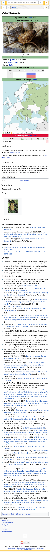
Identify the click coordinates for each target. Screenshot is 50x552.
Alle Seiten (5, 529)
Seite (4, 7)
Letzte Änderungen (7, 522)
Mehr (13, 7)
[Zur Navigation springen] (4, 3)
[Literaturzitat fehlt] (15, 152)
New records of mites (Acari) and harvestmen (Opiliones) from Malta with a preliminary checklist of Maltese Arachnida (24, 485)
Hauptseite (5, 520)
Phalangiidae (12, 62)
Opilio (11, 65)
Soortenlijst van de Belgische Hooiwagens (32, 507)
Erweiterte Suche (7, 531)
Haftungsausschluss (26, 549)
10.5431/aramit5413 (13, 306)
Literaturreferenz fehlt (23, 514)
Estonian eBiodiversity (26, 509)
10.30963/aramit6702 (29, 286)
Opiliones (12, 60)
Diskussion (8, 7)
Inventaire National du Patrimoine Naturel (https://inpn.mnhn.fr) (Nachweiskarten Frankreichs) (25, 234)
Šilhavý (29, 18)
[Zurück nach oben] (25, 536)
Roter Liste (32, 135)
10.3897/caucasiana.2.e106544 (33, 428)
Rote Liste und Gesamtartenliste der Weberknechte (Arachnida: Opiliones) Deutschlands (26, 433)
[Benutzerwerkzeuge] (46, 3)
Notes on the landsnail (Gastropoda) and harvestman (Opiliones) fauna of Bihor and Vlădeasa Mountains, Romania (24, 365)
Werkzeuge (46, 7)
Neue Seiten (5, 527)
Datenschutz (11, 548)
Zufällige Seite (6, 525)
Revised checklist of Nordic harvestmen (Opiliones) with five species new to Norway (25, 302)
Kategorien (5, 514)
